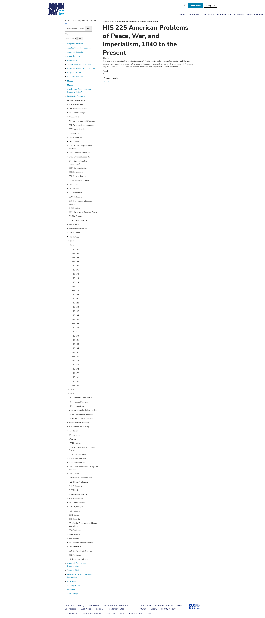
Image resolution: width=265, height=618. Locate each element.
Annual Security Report (135, 613)
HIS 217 (75, 286)
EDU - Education (76, 197)
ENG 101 (106, 81)
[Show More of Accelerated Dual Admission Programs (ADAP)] (66, 89)
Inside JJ (99, 608)
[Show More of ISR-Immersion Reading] (67, 422)
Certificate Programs (76, 96)
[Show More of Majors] (66, 81)
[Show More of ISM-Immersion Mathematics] (67, 414)
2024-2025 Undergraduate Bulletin (114, 21)
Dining (81, 605)
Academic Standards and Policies (81, 68)
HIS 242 (75, 311)
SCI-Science (74, 515)
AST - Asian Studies (77, 129)
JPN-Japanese (74, 435)
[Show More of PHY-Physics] (67, 490)
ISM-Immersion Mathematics (81, 414)
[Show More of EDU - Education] (67, 197)
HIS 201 (75, 249)
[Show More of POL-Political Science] (67, 494)
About (182, 14)
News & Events (255, 14)
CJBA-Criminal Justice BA (79, 152)
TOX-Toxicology (75, 555)
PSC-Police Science (77, 502)
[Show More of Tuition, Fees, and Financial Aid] (66, 64)
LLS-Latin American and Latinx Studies (82, 448)
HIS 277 (75, 373)
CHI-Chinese (74, 141)
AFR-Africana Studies (78, 108)
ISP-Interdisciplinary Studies (81, 418)
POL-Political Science (78, 494)
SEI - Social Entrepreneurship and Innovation (83, 524)
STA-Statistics (75, 547)
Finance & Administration (116, 605)
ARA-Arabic (74, 117)
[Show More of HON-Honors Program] (67, 402)
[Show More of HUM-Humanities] (67, 406)
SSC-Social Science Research (81, 542)
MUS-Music (74, 473)
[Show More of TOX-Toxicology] (67, 555)
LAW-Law (73, 439)
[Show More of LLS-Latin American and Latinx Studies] (67, 447)
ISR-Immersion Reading (79, 422)
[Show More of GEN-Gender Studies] (67, 228)
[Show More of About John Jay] (66, 56)
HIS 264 (75, 348)
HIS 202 (75, 253)
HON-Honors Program (78, 402)
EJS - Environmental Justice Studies (80, 202)
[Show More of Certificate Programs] (66, 96)
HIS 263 (75, 344)
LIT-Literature (75, 443)
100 (72, 241)
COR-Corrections (76, 172)
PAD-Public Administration (80, 478)
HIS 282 (75, 381)
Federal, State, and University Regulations (79, 576)
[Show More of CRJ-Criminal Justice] (67, 176)
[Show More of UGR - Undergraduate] (67, 559)
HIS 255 (75, 327)
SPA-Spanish (74, 534)
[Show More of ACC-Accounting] (67, 104)
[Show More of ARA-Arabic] (67, 117)
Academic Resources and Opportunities (77, 564)
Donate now (196, 5)
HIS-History (74, 237)
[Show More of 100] (69, 241)
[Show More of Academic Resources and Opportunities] (66, 563)
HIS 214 (75, 282)
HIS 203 (75, 257)
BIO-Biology (74, 133)
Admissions (72, 60)
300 (72, 389)
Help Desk (94, 605)
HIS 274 (75, 369)
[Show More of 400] (69, 393)
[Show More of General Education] (66, 77)
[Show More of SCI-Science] (67, 515)
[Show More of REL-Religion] (67, 511)
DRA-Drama (74, 188)
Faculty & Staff (168, 608)
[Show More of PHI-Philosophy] (67, 486)
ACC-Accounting (76, 104)
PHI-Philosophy (75, 486)
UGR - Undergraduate (78, 559)
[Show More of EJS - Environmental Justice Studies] (67, 201)
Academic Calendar (75, 52)
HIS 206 (75, 270)
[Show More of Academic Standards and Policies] (66, 68)
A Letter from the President (79, 48)
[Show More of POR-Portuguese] (67, 498)
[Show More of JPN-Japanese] (67, 435)
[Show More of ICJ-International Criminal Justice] (67, 410)
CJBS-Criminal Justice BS (79, 157)
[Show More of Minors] (66, 85)
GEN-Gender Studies (78, 228)
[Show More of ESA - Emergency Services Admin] (67, 212)
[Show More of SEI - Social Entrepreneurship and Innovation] (67, 523)
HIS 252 (75, 319)
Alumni (143, 608)
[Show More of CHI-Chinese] (67, 141)
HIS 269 (75, 360)
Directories (71, 581)
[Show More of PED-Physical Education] (67, 482)
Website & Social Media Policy (92, 613)
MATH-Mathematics (77, 458)
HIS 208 (75, 274)
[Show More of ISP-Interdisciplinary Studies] (67, 418)
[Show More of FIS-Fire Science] (67, 216)
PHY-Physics (74, 490)
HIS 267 (75, 356)
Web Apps (86, 608)
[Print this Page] (66, 23)
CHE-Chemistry (75, 137)
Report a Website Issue (71, 613)
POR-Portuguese (76, 498)
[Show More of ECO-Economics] (67, 193)
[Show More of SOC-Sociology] (67, 530)
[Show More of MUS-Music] (67, 474)
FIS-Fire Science (75, 216)
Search (80, 38)
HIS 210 (75, 278)
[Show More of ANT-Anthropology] (67, 113)
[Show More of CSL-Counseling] (67, 184)
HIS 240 (75, 307)
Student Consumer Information (115, 613)
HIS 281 (75, 377)
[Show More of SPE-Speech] (67, 538)
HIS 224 (75, 294)
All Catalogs (72, 594)
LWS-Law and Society (78, 454)
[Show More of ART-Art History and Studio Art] (67, 121)
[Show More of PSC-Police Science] (67, 502)
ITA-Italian (73, 431)
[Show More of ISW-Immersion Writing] (67, 427)
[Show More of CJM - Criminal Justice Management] (67, 161)
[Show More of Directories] (66, 581)
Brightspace (70, 608)
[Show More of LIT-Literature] (67, 443)
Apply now (210, 5)
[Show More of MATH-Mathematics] (67, 458)
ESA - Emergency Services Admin (83, 212)
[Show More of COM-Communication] (67, 168)
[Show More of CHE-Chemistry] (67, 137)
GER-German (74, 233)
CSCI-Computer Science (79, 180)
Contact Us (151, 613)
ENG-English (74, 208)
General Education (75, 77)
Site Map (71, 589)
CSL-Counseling (75, 184)
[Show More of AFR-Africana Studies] (67, 108)
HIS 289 (75, 385)
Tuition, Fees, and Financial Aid (80, 64)
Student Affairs (73, 570)
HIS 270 (75, 365)
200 (72, 245)
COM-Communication (78, 168)
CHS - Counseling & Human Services (80, 147)
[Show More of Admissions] (66, 60)
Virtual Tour (145, 605)
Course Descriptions (76, 100)
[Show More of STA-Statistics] (67, 547)
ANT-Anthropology (77, 112)
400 (72, 393)
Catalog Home (73, 585)
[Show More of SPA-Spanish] (67, 534)
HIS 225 (75, 299)
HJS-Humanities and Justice (80, 398)
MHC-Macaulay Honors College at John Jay (83, 468)
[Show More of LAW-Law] (67, 439)
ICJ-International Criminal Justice (83, 410)
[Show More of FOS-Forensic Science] (67, 220)
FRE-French (74, 224)
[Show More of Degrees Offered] (66, 73)
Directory (69, 605)
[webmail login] (184, 5)
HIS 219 (75, 290)
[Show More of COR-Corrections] (67, 172)
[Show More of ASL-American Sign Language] (67, 125)
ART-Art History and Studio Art (82, 121)
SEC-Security (74, 519)
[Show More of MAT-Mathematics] (67, 462)
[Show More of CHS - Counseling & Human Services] (67, 146)
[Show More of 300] (69, 389)
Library (153, 608)
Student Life (224, 14)
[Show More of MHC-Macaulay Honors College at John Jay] (67, 467)
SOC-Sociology (75, 530)
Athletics (239, 14)
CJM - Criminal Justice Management (78, 162)
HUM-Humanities (76, 406)
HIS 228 (75, 303)
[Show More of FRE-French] (67, 224)
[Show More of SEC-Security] (67, 519)
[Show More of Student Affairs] (66, 570)
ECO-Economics (75, 192)
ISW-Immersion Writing (79, 426)
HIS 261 (75, 340)
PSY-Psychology (76, 507)
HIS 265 (75, 352)
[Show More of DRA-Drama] (67, 188)
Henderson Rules (116, 608)
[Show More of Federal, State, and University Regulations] (66, 574)
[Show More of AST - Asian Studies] (67, 129)
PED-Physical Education (79, 482)
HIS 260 (75, 336)
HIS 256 (75, 332)
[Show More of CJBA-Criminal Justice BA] (67, 153)
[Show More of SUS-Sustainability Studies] (67, 551)
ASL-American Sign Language (81, 125)
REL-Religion (74, 511)
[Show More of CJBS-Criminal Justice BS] (67, 157)
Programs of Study (75, 43)
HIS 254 (75, 323)
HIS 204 (75, 261)
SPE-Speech (74, 538)
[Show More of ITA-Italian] (67, 431)
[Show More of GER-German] (67, 233)
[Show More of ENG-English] (67, 208)
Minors (70, 85)
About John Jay (73, 56)
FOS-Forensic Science (78, 220)
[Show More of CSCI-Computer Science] (67, 180)
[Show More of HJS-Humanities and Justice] (67, 398)
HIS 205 (75, 265)
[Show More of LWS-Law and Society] (67, 454)
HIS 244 (75, 315)
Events (180, 605)
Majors (70, 81)
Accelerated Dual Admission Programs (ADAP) (79, 90)
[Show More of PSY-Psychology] (67, 507)
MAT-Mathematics (77, 462)
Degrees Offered (74, 72)
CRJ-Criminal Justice (77, 176)
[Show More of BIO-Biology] (67, 133)
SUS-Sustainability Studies (80, 551)
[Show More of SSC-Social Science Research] (67, 542)
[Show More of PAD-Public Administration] (67, 478)
